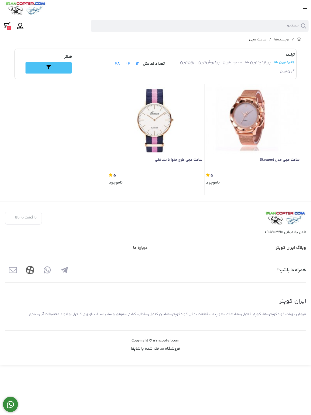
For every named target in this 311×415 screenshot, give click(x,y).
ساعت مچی (257, 40)
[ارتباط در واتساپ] (10, 404)
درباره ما (140, 248)
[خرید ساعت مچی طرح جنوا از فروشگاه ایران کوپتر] (155, 119)
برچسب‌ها (281, 40)
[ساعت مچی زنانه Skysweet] (252, 119)
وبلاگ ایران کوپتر (291, 248)
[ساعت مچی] (285, 218)
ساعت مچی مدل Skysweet (279, 160)
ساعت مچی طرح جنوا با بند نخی (178, 160)
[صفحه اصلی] (299, 40)
